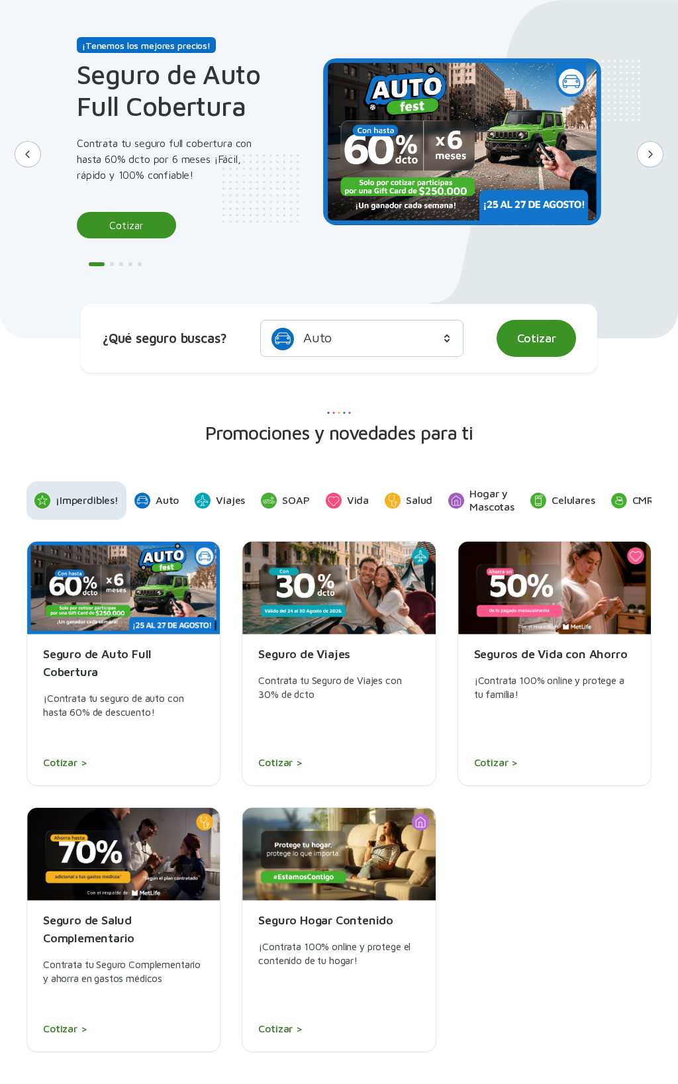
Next (650, 154)
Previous (28, 154)
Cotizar (126, 225)
